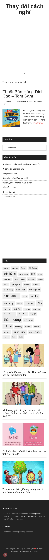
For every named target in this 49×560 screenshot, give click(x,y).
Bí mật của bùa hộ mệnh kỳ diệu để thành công (21, 164)
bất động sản (23, 274)
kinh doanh (11, 296)
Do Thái (31, 279)
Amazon (15, 268)
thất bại (8, 326)
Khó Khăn (20, 289)
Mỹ (40, 303)
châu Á (40, 274)
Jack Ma (35, 285)
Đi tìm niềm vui (8, 192)
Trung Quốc (19, 332)
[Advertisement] (24, 41)
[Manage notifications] (5, 555)
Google (5, 285)
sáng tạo (33, 314)
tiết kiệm (36, 326)
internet (26, 285)
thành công (12, 320)
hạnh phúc (16, 284)
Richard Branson (9, 314)
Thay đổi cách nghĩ (25, 9)
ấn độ (21, 337)
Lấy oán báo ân (8, 197)
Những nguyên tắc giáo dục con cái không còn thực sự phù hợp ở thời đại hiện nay (22, 413)
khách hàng (8, 290)
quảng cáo (36, 309)
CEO (33, 274)
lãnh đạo (34, 296)
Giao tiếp (40, 279)
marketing (8, 303)
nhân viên (7, 309)
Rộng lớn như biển (9, 173)
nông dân (27, 309)
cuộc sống (7, 279)
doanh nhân (20, 279)
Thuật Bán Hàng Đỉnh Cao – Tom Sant (23, 93)
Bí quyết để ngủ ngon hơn (13, 169)
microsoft (19, 304)
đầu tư (14, 337)
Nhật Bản (17, 309)
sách (45, 516)
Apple (23, 268)
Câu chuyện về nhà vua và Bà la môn (17, 183)
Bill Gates (33, 268)
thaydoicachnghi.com (32, 514)
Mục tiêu (29, 303)
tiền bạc (7, 332)
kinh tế (25, 296)
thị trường (18, 326)
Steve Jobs (22, 314)
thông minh (28, 320)
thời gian (27, 326)
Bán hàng (10, 273)
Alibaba (6, 268)
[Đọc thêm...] (38, 123)
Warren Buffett (35, 332)
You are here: (7, 82)
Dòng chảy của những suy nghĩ (15, 178)
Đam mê (6, 337)
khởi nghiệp (34, 290)
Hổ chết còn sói (9, 187)
